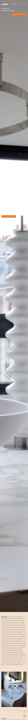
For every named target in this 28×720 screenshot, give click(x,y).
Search (15, 4)
